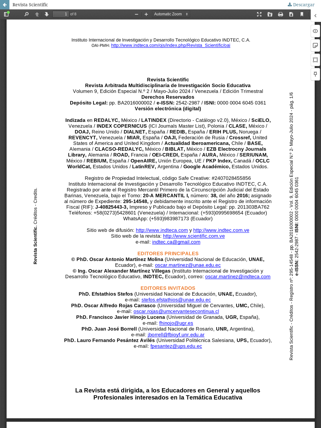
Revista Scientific (30, 5)
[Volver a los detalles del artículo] (4, 4)
